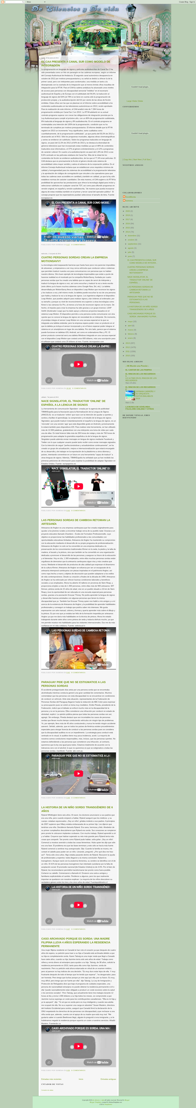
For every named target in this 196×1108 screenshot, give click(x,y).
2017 (128, 219)
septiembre (133, 244)
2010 (128, 355)
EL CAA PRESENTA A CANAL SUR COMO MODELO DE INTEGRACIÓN (75, 63)
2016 (128, 223)
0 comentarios (78, 244)
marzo (131, 330)
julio (130, 252)
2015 (128, 228)
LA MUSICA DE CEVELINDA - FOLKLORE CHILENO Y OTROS (139, 408)
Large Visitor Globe (135, 101)
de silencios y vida (98, 1100)
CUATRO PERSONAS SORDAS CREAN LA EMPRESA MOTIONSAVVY (74, 259)
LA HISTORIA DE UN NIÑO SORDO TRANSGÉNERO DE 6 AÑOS (77, 809)
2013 (128, 343)
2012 (128, 347)
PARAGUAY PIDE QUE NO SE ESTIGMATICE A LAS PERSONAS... (140, 300)
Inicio (81, 1079)
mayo (130, 321)
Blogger (127, 1100)
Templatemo (108, 1104)
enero (130, 338)
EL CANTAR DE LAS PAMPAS (138, 370)
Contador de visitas (47, 1090)
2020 (128, 211)
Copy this (128, 159)
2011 (128, 351)
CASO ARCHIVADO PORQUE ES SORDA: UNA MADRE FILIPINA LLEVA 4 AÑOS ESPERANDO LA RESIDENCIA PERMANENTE (75, 942)
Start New (137, 159)
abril (130, 326)
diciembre (132, 235)
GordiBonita (131, 197)
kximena (129, 201)
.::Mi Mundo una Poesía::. (137, 366)
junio (130, 256)
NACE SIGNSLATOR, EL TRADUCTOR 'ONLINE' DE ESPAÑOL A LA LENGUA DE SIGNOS (73, 403)
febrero (131, 334)
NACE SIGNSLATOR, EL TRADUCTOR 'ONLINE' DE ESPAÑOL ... (140, 280)
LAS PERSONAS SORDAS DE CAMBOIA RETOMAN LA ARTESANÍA (75, 522)
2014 (128, 232)
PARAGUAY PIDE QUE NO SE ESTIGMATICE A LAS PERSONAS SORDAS (73, 684)
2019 (128, 215)
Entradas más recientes (51, 1079)
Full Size (146, 159)
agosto (131, 248)
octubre (131, 240)
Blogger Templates (95, 1102)
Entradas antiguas (108, 1079)
